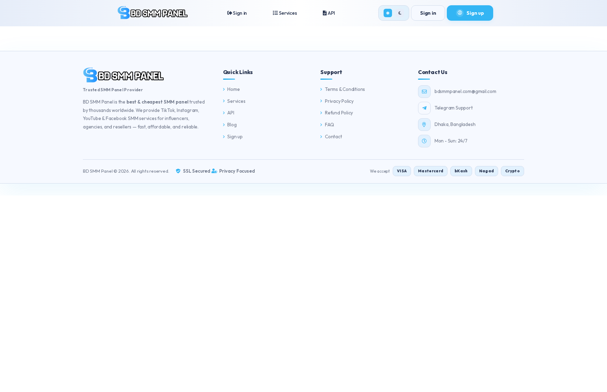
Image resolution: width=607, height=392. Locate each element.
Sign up (235, 136)
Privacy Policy (339, 101)
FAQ (329, 124)
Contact (333, 136)
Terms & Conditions (345, 89)
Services (287, 13)
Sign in (239, 13)
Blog (231, 124)
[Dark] (400, 13)
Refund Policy (339, 112)
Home (233, 89)
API (331, 13)
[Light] (388, 13)
